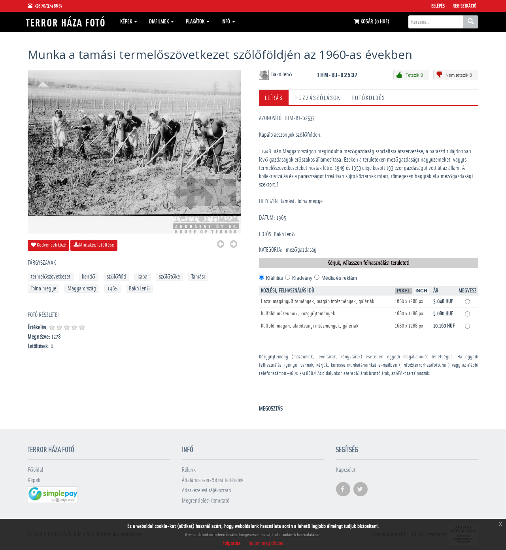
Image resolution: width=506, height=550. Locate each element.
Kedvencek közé (51, 245)
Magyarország (82, 289)
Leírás (274, 97)
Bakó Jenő (139, 289)
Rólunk (189, 470)
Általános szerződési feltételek (213, 480)
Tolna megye (43, 289)
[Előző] (220, 245)
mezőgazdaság (301, 250)
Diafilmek (159, 21)
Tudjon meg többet (266, 543)
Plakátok (196, 21)
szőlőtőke (169, 277)
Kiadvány (302, 278)
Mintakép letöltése (96, 245)
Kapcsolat (345, 470)
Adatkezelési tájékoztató (206, 490)
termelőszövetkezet (50, 277)
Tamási (198, 277)
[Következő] (233, 245)
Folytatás (231, 543)
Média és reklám (339, 278)
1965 (112, 289)
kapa (142, 277)
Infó (226, 21)
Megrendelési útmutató (205, 501)
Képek (126, 21)
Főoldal (35, 470)
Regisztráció (464, 6)
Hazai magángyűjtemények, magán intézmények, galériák (317, 301)
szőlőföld (116, 277)
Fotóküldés (368, 97)
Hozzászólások (317, 97)
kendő (88, 277)
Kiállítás (274, 278)
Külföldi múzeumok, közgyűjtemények (298, 313)
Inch (421, 291)
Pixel (403, 291)
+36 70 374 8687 (301, 373)
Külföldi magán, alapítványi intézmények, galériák (310, 326)
